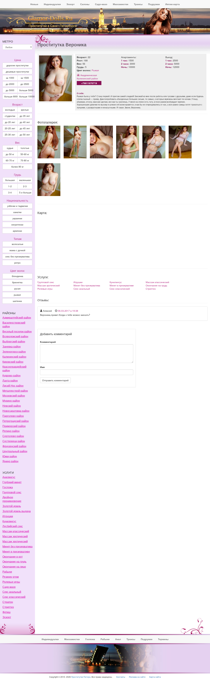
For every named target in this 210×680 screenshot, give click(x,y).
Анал (118, 639)
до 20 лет (10, 122)
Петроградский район (15, 421)
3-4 (10, 192)
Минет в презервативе (122, 285)
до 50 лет (25, 134)
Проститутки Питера (81, 676)
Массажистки (120, 4)
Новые (34, 4)
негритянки (17, 224)
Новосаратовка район (15, 411)
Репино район (11, 431)
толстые (25, 148)
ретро (17, 262)
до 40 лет (25, 122)
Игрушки (78, 282)
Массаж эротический (48, 285)
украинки (17, 218)
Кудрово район (11, 375)
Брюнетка (17, 282)
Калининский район (87, 78)
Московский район (13, 395)
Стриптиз (151, 288)
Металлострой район (15, 391)
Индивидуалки (52, 4)
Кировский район (12, 362)
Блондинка (17, 276)
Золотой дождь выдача (16, 511)
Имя (42, 367)
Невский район (11, 406)
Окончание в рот (12, 556)
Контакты (120, 676)
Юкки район (9, 456)
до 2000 (10, 84)
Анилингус (8, 477)
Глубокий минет (11, 482)
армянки (17, 230)
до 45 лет (25, 128)
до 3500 (25, 84)
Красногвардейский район (14, 368)
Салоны (84, 4)
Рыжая (95, 70)
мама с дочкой (17, 250)
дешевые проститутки (17, 71)
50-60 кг (25, 154)
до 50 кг (10, 154)
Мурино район (11, 401)
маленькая (25, 180)
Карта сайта (155, 676)
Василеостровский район (13, 324)
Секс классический (120, 288)
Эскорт (70, 4)
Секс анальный (82, 288)
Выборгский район (13, 341)
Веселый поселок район (17, 331)
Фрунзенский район (14, 446)
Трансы (138, 4)
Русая (17, 288)
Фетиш (6, 612)
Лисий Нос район (12, 385)
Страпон (7, 602)
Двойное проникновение (11, 499)
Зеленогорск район (14, 351)
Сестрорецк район (13, 441)
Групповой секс (45, 282)
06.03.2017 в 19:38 (68, 310)
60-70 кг (10, 160)
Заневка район (11, 346)
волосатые (17, 244)
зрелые (25, 109)
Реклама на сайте (137, 676)
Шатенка (17, 301)
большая (10, 180)
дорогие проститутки (17, 65)
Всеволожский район (15, 336)
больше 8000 (11, 96)
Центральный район (14, 451)
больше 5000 (25, 90)
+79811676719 (89, 83)
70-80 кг (25, 160)
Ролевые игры (44, 288)
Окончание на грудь (156, 285)
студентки (10, 115)
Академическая (88, 75)
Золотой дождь (11, 506)
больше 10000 (25, 96)
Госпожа (7, 487)
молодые (10, 109)
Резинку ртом (10, 577)
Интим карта (172, 4)
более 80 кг (17, 166)
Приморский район (14, 426)
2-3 (25, 186)
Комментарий (48, 341)
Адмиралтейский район (16, 317)
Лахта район (10, 380)
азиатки (17, 212)
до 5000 (10, 90)
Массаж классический (157, 282)
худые (10, 148)
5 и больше (25, 192)
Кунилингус (116, 282)
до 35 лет (25, 115)
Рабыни (7, 571)
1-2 (10, 186)
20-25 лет (10, 128)
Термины (163, 639)
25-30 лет (10, 134)
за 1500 (25, 77)
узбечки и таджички (17, 205)
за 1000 (10, 77)
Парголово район (13, 416)
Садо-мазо (101, 4)
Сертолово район (13, 436)
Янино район (10, 461)
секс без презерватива (17, 256)
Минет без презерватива (87, 285)
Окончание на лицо (14, 566)
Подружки (154, 4)
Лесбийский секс (12, 526)
